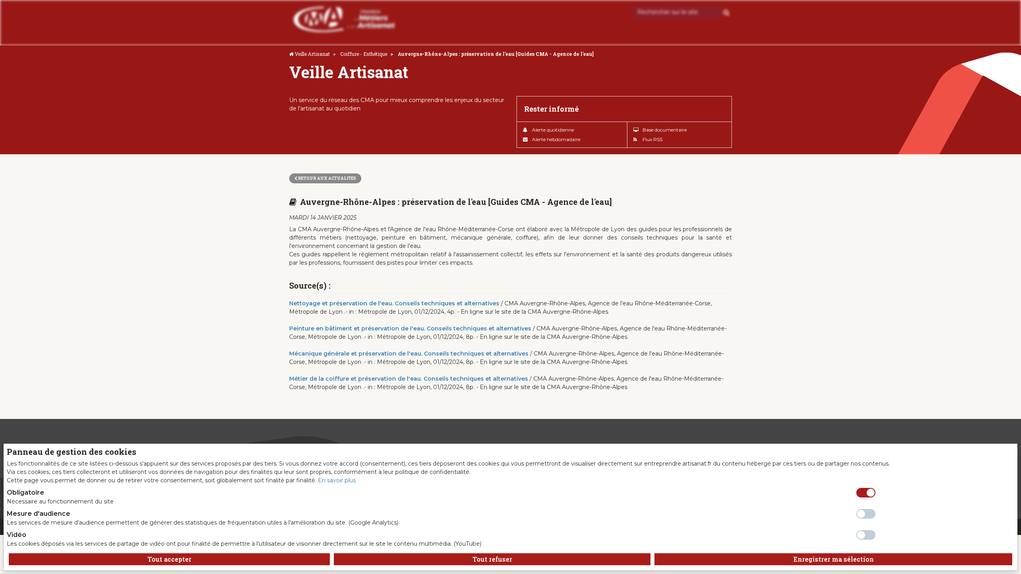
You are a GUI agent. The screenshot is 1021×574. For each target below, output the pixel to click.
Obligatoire (25, 492)
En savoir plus (337, 480)
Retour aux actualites (326, 178)
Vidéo (16, 535)
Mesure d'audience (38, 513)
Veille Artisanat (312, 54)
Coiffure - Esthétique (363, 54)
